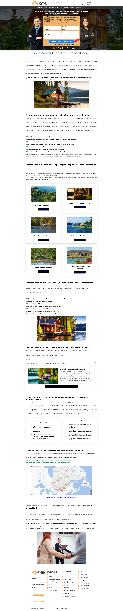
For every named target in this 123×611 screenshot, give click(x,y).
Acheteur (39, 7)
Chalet (75, 56)
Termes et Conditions (70, 44)
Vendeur (45, 7)
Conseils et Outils (68, 7)
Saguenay (81, 582)
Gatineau (81, 572)
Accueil (71, 56)
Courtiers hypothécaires (53, 578)
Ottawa (81, 571)
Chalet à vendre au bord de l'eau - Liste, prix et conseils (85, 56)
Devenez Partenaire (52, 588)
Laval (65, 576)
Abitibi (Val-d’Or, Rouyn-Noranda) (69, 590)
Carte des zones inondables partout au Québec (61, 497)
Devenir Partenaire (80, 7)
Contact (50, 587)
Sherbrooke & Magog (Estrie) (84, 583)
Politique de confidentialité (60, 608)
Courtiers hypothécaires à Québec (54, 581)
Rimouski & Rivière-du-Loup (84, 580)
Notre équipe (58, 7)
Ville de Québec (66, 587)
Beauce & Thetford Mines (68, 593)
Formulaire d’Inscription (53, 590)
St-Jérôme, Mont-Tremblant (84, 586)
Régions (51, 7)
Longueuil (66, 578)
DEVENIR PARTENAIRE (38, 593)
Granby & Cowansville (83, 574)
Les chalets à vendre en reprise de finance (36, 405)
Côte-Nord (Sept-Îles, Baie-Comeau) (70, 596)
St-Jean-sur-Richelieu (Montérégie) (85, 585)
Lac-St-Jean (82, 576)
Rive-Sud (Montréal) (67, 581)
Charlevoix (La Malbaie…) (68, 594)
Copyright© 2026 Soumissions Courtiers (37, 608)
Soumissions (51, 585)
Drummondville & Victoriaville (69, 598)
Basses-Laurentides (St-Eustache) (69, 591)
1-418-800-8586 (87, 2)
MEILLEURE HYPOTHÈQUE (38, 597)
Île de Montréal (66, 574)
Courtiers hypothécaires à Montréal (54, 579)
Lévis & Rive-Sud (67, 588)
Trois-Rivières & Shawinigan (84, 588)
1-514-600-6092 (87, 4)
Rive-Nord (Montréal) (67, 579)
